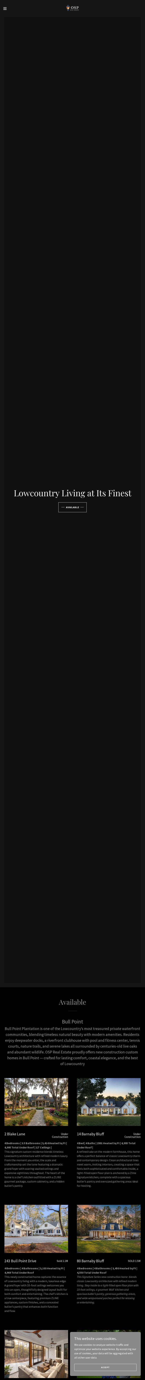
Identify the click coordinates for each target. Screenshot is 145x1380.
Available (72, 507)
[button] (12, 8)
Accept (105, 1367)
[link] (72, 8)
